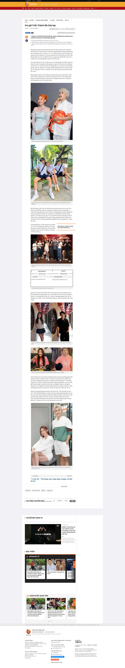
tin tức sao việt (36, 490)
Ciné (29, 8)
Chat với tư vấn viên (58, 656)
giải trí (43, 490)
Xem (73, 501)
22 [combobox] (54, 500)
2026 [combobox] (66, 500)
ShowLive (39, 0)
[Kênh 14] (28, 632)
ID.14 (34, 0)
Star (26, 8)
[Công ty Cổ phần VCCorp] (78, 641)
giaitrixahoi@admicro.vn (57, 654)
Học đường (79, 8)
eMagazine (28, 0)
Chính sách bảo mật (56, 662)
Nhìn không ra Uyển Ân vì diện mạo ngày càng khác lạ (65, 227)
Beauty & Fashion (39, 8)
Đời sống (46, 8)
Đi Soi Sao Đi (59, 20)
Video (92, 8)
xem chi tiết (55, 659)
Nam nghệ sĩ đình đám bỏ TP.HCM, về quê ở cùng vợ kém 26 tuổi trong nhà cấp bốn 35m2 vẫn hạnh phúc (35, 574)
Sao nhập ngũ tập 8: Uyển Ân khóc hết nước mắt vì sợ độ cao (44, 40)
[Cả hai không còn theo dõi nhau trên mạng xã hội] (52, 278)
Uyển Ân (49, 53)
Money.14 (52, 8)
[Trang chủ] (26, 37)
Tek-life (74, 8)
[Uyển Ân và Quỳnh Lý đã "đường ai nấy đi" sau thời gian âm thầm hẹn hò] (52, 111)
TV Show (52, 20)
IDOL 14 (67, 20)
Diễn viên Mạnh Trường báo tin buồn (56, 572)
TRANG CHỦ (23, 8)
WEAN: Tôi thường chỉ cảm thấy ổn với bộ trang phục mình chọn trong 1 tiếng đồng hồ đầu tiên (68, 530)
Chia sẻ (28, 32)
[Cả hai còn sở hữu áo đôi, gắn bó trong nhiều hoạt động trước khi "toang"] (52, 359)
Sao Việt (31, 20)
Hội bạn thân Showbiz (42, 20)
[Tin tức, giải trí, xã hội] (32, 4)
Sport (45, 624)
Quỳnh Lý (50, 490)
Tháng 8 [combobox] (60, 500)
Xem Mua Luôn (86, 8)
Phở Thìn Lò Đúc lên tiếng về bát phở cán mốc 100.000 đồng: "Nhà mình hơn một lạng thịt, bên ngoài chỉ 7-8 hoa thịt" (56, 614)
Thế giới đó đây (72, 624)
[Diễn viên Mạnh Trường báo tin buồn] (56, 565)
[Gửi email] (32, 33)
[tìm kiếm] (99, 1)
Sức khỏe (68, 8)
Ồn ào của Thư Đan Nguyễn (51, 4)
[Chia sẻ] (26, 40)
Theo (52, 476)
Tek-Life (83, 624)
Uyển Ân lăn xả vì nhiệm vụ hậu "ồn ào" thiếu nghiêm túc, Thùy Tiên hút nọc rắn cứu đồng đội (51, 42)
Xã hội (63, 8)
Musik (32, 8)
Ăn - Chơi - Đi (58, 8)
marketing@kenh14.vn (57, 648)
